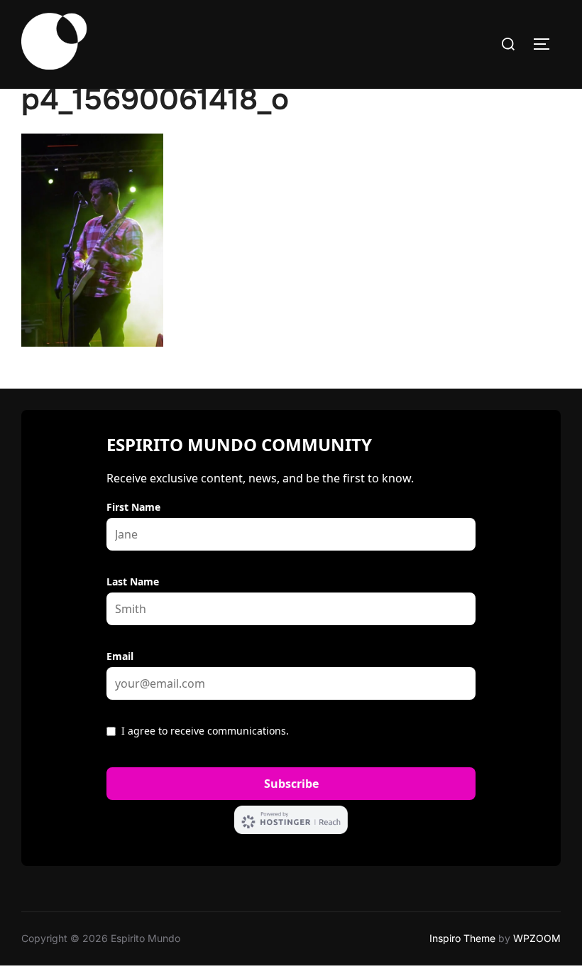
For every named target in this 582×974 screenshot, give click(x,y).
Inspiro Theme (462, 938)
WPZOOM (537, 938)
